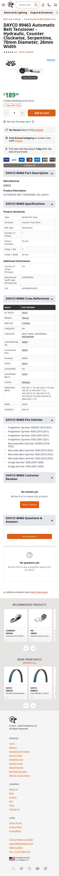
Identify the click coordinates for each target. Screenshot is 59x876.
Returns (13, 747)
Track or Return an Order (21, 839)
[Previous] (26, 648)
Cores (12, 743)
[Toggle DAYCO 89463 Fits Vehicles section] (52, 420)
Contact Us (14, 809)
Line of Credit (15, 755)
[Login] (43, 4)
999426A (26, 382)
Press (11, 805)
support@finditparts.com (21, 843)
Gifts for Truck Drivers (19, 775)
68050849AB (28, 336)
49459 (25, 342)
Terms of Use (15, 823)
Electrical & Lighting (15, 12)
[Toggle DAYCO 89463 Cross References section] (52, 299)
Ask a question (29, 536)
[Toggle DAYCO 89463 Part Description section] (52, 173)
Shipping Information (19, 751)
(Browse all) (29, 662)
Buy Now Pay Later (18, 771)
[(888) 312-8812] (49, 4)
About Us (13, 789)
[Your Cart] (55, 4)
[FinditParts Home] (11, 4)
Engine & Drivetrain (42, 12)
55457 (25, 374)
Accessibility (15, 831)
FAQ (11, 801)
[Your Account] (43, 4)
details (18, 140)
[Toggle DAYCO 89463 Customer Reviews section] (52, 477)
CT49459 (26, 323)
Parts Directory (16, 767)
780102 (25, 318)
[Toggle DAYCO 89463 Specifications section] (52, 204)
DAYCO (7, 185)
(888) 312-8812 (16, 847)
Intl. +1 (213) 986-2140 (19, 851)
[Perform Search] (36, 5)
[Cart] (55, 4)
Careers (13, 797)
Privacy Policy (15, 827)
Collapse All (29, 165)
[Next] (33, 648)
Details (39, 130)
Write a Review (26, 52)
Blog (11, 793)
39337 (25, 312)
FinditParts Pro (16, 759)
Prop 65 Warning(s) (38, 592)
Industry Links (16, 763)
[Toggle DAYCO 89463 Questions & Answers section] (52, 520)
